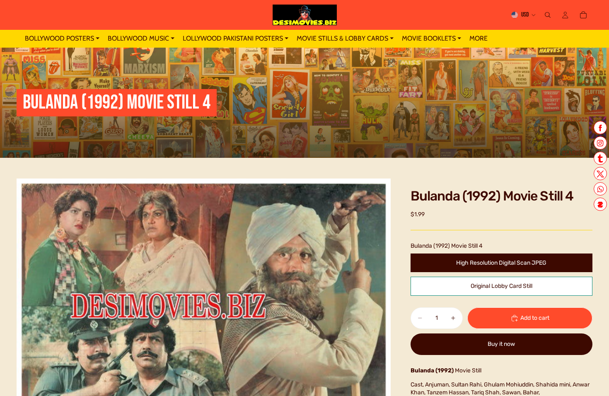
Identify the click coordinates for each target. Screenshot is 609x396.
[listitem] (478, 38)
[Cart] (583, 15)
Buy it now (501, 344)
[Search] (548, 15)
